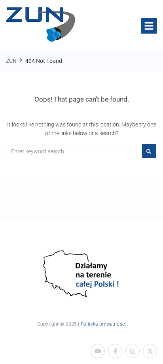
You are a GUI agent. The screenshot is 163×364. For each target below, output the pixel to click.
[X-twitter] (150, 351)
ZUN (11, 61)
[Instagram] (132, 351)
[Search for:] (71, 151)
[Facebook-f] (115, 351)
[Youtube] (98, 351)
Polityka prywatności (103, 324)
